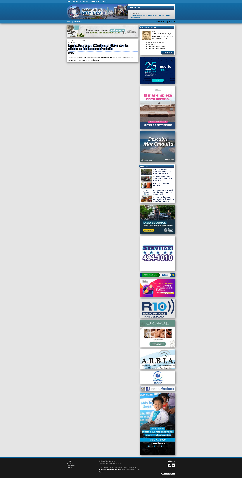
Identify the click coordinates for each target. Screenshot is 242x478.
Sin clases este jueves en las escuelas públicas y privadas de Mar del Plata (162, 178)
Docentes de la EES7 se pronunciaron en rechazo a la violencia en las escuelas (162, 172)
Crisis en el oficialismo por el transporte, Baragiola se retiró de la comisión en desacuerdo (163, 199)
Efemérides (85, 1)
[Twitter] (173, 466)
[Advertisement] (59, 53)
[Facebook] (170, 466)
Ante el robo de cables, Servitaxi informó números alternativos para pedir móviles (163, 192)
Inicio (68, 1)
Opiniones (76, 1)
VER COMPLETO (168, 52)
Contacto (104, 1)
